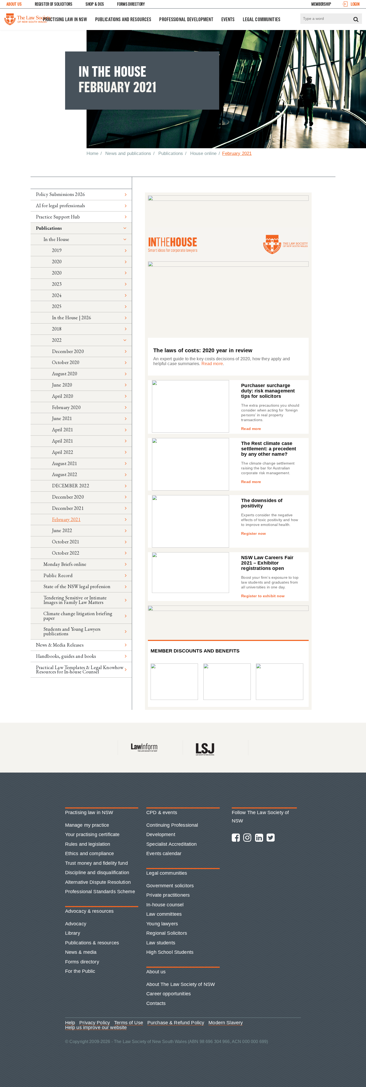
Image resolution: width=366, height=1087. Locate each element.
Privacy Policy (94, 1023)
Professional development (186, 19)
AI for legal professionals (60, 205)
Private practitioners (168, 895)
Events (228, 19)
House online (203, 153)
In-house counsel (165, 904)
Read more (212, 363)
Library (72, 933)
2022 (57, 340)
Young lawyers (162, 923)
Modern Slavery (225, 1023)
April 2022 (62, 452)
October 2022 (66, 553)
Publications (170, 153)
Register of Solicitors (53, 4)
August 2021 (64, 463)
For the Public (80, 971)
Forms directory (82, 961)
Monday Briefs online (65, 564)
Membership (321, 4)
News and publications (128, 153)
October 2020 (66, 362)
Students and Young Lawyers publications (72, 631)
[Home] (27, 18)
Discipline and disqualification (97, 872)
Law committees (164, 914)
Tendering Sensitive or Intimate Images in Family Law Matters (75, 600)
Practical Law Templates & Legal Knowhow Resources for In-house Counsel (79, 669)
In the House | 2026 (71, 317)
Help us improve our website (96, 1027)
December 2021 (68, 508)
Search (356, 19)
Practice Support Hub (58, 217)
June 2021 (62, 418)
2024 (57, 295)
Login (355, 4)
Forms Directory (131, 4)
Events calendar (163, 853)
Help (70, 1023)
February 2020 (66, 407)
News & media (81, 952)
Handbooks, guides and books (66, 656)
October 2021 (66, 542)
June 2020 (62, 385)
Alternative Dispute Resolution (98, 882)
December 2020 (68, 351)
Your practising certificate (92, 834)
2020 (57, 261)
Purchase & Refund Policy (175, 1023)
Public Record (58, 575)
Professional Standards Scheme (100, 891)
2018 (57, 329)
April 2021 (62, 429)
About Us (14, 4)
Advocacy (75, 923)
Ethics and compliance (89, 853)
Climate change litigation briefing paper (78, 615)
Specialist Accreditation (171, 844)
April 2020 (62, 396)
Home (93, 153)
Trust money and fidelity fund (96, 863)
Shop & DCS (94, 4)
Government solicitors (170, 885)
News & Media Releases (60, 645)
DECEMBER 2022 (70, 486)
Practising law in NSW (65, 19)
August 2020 (64, 373)
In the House (56, 239)
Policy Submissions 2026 (60, 194)
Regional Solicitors (166, 933)
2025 (57, 306)
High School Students (169, 952)
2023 (57, 284)
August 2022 (64, 474)
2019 (57, 250)
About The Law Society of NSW (180, 984)
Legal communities (261, 19)
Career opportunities (168, 993)
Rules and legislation (87, 844)
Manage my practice (87, 825)
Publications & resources (92, 942)
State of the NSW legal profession (77, 586)
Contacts (156, 1003)
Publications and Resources (123, 19)
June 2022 (62, 530)
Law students (160, 942)
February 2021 (66, 519)
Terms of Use (128, 1023)
